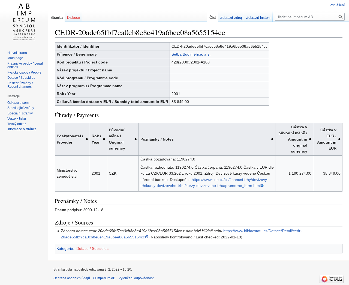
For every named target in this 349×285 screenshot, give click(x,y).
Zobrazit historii (258, 18)
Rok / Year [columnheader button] (96, 139)
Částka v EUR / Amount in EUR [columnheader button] (326, 139)
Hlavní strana (17, 53)
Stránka (56, 18)
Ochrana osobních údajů (71, 278)
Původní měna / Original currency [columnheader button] (117, 139)
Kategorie (64, 248)
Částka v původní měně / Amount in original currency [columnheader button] (292, 139)
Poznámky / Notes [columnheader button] (157, 139)
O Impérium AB (104, 278)
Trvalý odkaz (16, 124)
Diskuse (73, 18)
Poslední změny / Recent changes (20, 85)
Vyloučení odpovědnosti (136, 278)
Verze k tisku (16, 118)
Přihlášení (337, 5)
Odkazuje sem (18, 103)
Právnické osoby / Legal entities (25, 65)
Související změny (20, 108)
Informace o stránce (22, 129)
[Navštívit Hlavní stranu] (24, 22)
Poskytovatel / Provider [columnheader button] (70, 139)
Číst (212, 18)
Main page (15, 58)
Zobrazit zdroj (231, 18)
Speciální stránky (20, 113)
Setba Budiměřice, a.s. (191, 54)
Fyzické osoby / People (24, 72)
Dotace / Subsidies (92, 248)
